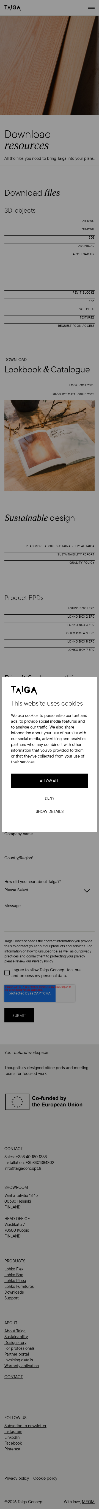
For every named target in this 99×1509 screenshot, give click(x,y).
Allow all (49, 780)
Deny (49, 798)
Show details (50, 811)
